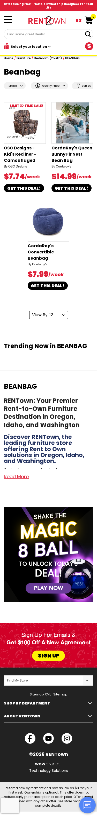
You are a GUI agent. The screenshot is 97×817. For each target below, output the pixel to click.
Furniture (24, 58)
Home (8, 58)
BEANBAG (72, 58)
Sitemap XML (40, 694)
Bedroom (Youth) (48, 58)
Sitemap (60, 694)
